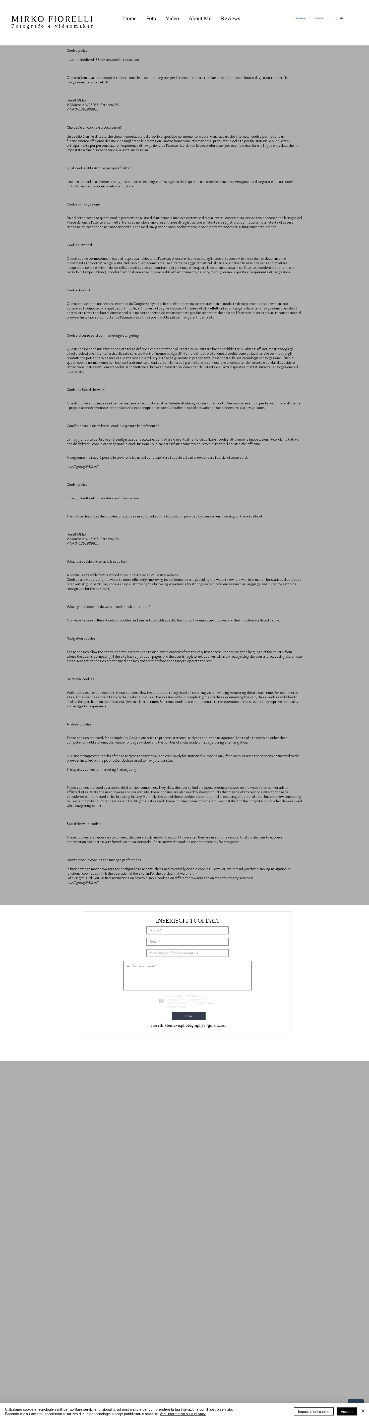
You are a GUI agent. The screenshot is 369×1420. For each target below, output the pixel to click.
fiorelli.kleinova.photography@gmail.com (188, 1025)
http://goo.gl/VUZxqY (83, 466)
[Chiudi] (363, 1411)
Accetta (347, 1411)
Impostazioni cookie (313, 1411)
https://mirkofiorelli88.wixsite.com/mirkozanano (103, 59)
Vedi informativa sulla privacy (183, 1413)
